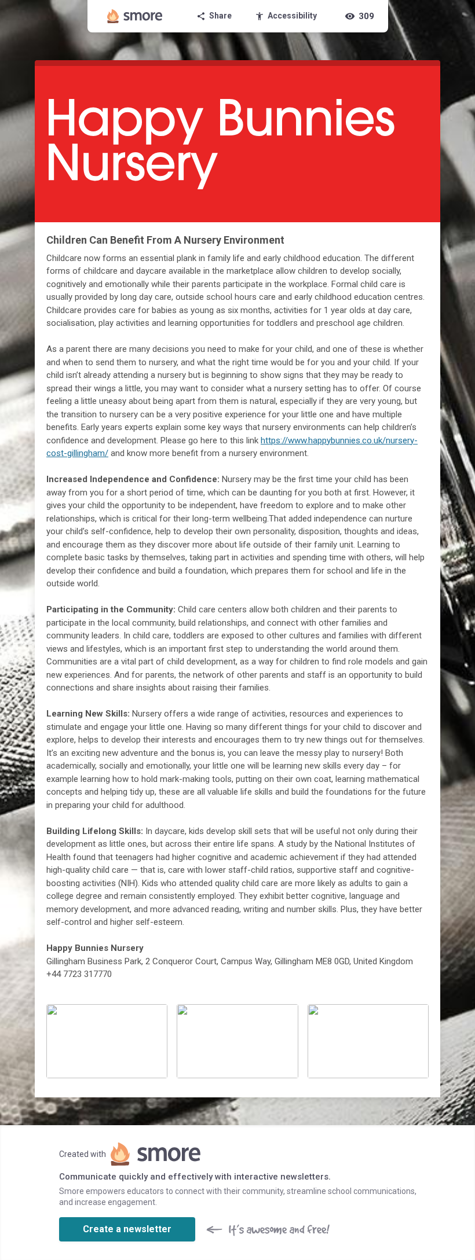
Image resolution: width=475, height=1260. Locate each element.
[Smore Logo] (135, 16)
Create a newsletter (127, 1229)
